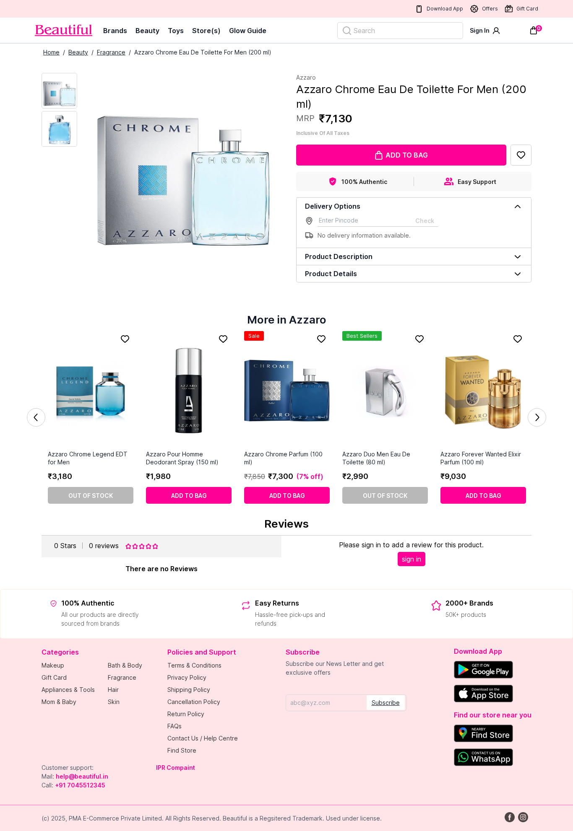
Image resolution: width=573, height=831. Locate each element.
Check (424, 220)
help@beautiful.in (82, 776)
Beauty (147, 30)
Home (51, 52)
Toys (176, 30)
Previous (36, 417)
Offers (490, 8)
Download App (445, 8)
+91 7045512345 (80, 785)
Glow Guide (247, 30)
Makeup (53, 665)
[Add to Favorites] (520, 155)
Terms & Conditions (194, 665)
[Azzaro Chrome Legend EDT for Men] (90, 390)
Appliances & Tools (68, 689)
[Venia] (63, 30)
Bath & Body (125, 665)
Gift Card (527, 8)
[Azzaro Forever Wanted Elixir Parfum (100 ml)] (483, 390)
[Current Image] (59, 91)
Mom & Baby (59, 701)
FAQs (174, 726)
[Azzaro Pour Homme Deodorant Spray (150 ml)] (189, 390)
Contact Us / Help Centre (202, 738)
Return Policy (185, 713)
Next (537, 417)
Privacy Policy (186, 677)
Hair (113, 689)
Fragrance (111, 52)
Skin (114, 701)
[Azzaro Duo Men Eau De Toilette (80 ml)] (385, 390)
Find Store (181, 750)
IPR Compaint (175, 767)
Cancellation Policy (193, 701)
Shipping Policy (188, 689)
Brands (115, 30)
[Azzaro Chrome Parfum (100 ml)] (287, 390)
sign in (411, 559)
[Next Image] (59, 129)
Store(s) (206, 30)
